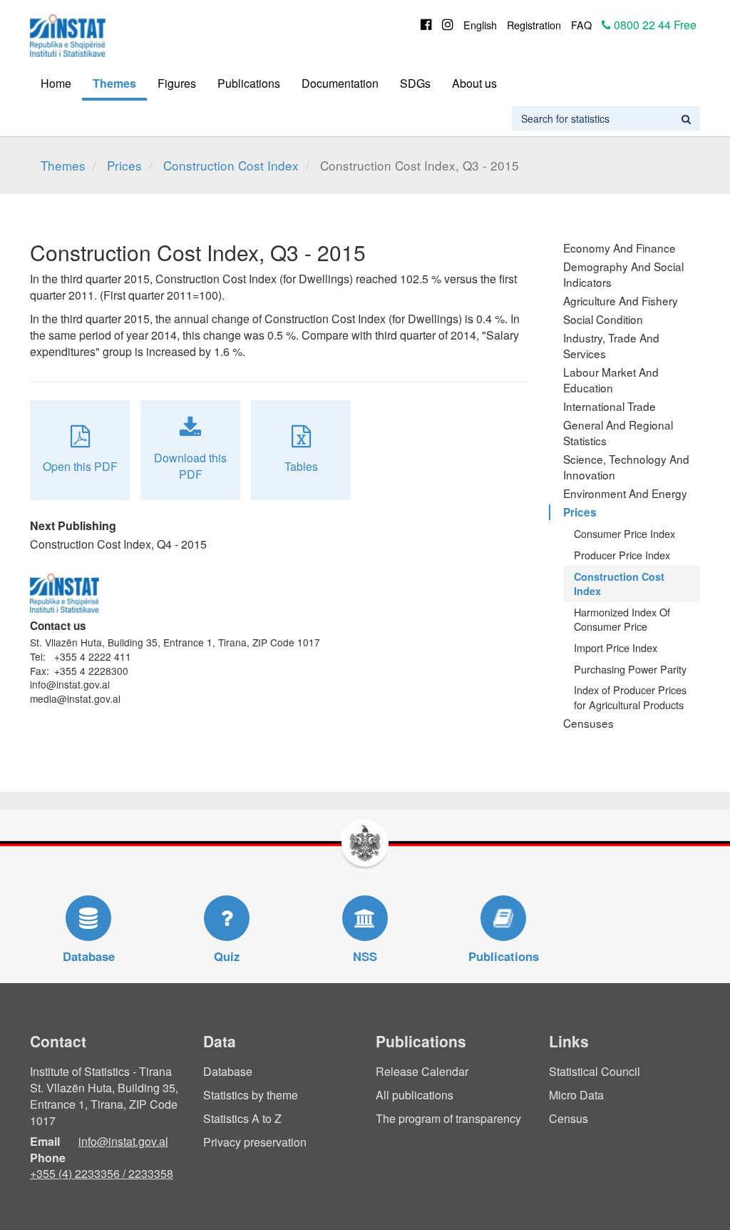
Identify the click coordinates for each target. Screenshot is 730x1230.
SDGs (415, 83)
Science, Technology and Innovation (626, 466)
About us (474, 83)
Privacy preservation (255, 1142)
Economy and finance (619, 247)
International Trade (609, 406)
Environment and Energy (625, 493)
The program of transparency (448, 1118)
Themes (114, 83)
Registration (534, 24)
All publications (414, 1095)
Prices (124, 165)
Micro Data (576, 1095)
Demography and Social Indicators (623, 274)
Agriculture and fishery (620, 300)
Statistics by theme (250, 1095)
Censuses (588, 723)
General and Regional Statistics (618, 432)
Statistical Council (594, 1071)
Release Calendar (422, 1071)
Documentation (340, 83)
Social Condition (603, 319)
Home (56, 83)
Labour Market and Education (611, 379)
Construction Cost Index (231, 165)
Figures (177, 83)
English (480, 24)
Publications (248, 83)
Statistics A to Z (242, 1118)
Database (227, 1071)
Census (568, 1118)
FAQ (581, 24)
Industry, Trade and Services (611, 345)
